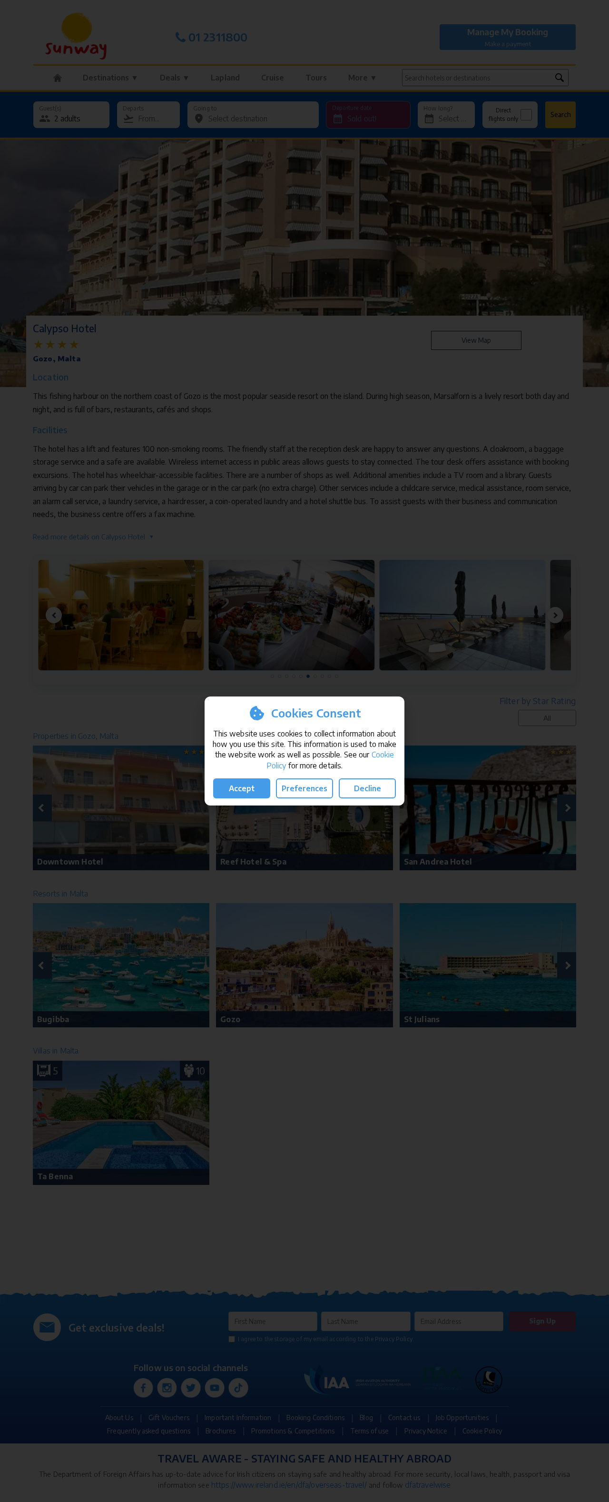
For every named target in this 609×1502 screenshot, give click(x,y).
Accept (242, 788)
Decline (367, 788)
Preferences (304, 788)
